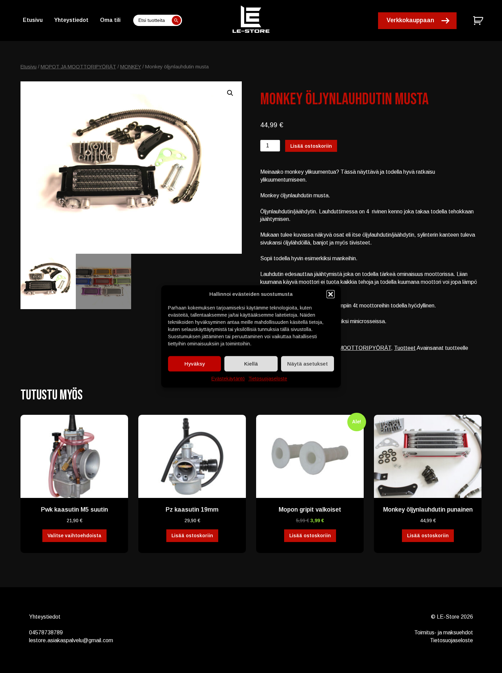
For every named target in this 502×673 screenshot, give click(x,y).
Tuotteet (405, 348)
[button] (330, 294)
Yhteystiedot (71, 20)
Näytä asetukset (307, 364)
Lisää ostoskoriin (311, 146)
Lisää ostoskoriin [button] (192, 535)
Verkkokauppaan (410, 20)
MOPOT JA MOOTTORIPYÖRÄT (78, 66)
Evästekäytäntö (228, 378)
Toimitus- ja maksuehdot (443, 632)
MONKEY (130, 66)
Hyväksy (194, 364)
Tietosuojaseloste (267, 378)
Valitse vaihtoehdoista (74, 535)
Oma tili (110, 20)
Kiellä (251, 364)
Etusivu (33, 20)
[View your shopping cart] (479, 20)
